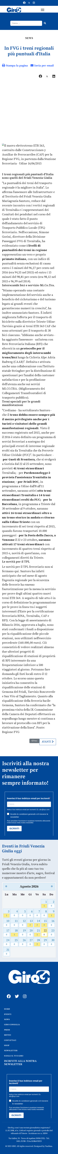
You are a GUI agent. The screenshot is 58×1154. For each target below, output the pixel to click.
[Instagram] (34, 2)
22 (45, 932)
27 (31, 942)
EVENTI (7, 1014)
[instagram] (24, 993)
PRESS (7, 1030)
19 (24, 932)
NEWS (7, 1019)
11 (16, 923)
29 (45, 942)
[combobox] (26, 23)
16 (52, 923)
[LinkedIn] (53, 76)
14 (38, 923)
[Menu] (42, 10)
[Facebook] (24, 2)
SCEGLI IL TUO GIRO (13, 1056)
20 (31, 932)
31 (7, 951)
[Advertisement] (29, 112)
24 (7, 942)
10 (7, 923)
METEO (7, 1035)
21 (38, 932)
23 (52, 932)
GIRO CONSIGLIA (12, 1024)
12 (24, 923)
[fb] (8, 993)
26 (24, 942)
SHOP (6, 1045)
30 (52, 942)
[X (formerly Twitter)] (47, 76)
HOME (7, 1009)
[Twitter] (29, 2)
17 (7, 932)
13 (31, 923)
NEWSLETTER (10, 1050)
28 (38, 942)
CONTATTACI (10, 1040)
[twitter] (16, 993)
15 (45, 923)
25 (16, 942)
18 (16, 932)
